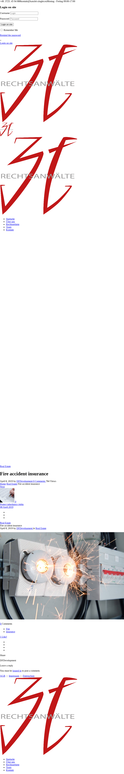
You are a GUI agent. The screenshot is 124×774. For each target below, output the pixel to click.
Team (8, 227)
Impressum (14, 676)
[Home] (38, 121)
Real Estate (12, 484)
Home (3, 484)
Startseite (10, 219)
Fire (8, 629)
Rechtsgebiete (12, 224)
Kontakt (10, 230)
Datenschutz (28, 676)
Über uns (10, 221)
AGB (2, 676)
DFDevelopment (24, 481)
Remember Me (10, 30)
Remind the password (10, 35)
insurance (10, 631)
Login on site (6, 24)
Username (5, 13)
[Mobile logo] (38, 754)
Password (4, 18)
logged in (17, 670)
